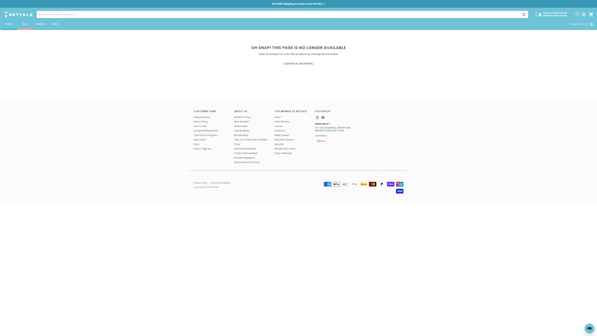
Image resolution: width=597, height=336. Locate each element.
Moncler (279, 144)
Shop (8, 24)
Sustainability (242, 130)
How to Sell (200, 126)
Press (237, 144)
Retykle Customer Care (329, 130)
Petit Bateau (282, 121)
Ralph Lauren (282, 135)
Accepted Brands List (206, 130)
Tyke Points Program (205, 135)
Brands (41, 24)
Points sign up (579, 24)
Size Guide (200, 139)
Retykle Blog (241, 135)
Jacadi (278, 126)
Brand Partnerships (245, 148)
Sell (25, 24)
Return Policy (201, 121)
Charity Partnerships (246, 153)
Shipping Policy (202, 117)
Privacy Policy (200, 182)
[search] (278, 14)
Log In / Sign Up (202, 148)
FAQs (196, 144)
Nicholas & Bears (284, 139)
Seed (278, 117)
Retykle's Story (242, 117)
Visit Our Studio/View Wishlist (251, 139)
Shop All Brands (283, 153)
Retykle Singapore (244, 157)
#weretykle (240, 126)
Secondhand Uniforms (247, 162)
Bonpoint (280, 130)
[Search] (524, 14)
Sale (55, 24)
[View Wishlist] (577, 14)
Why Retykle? (241, 121)
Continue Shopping (298, 63)
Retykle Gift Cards (285, 148)
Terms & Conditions (220, 182)
